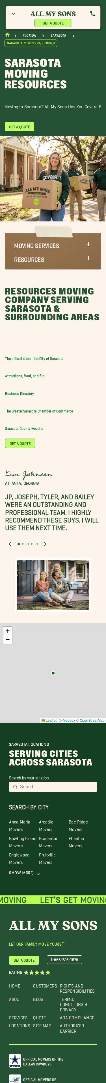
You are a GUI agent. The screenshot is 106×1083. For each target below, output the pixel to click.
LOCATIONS (19, 1024)
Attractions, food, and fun (25, 375)
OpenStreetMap (92, 720)
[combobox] (56, 786)
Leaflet (51, 720)
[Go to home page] (7, 36)
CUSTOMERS (45, 984)
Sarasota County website (24, 427)
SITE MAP (42, 1024)
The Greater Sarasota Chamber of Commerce (39, 409)
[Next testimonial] (45, 544)
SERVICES (18, 1016)
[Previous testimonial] (10, 544)
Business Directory (19, 392)
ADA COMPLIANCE (77, 1016)
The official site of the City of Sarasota (34, 357)
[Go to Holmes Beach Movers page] (53, 673)
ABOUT (15, 997)
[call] (92, 13)
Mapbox (69, 720)
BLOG (38, 997)
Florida (29, 35)
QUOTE (39, 1016)
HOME (14, 984)
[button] (53, 244)
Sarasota (58, 35)
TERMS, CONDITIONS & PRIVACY (74, 1003)
